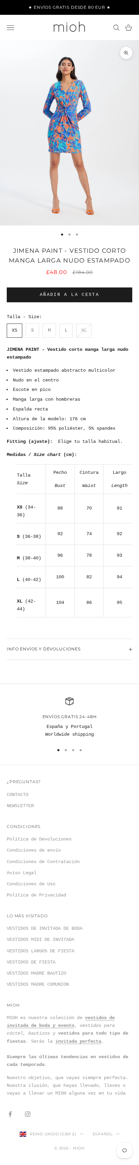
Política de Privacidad (36, 895)
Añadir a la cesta (69, 294)
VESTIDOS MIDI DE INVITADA (40, 939)
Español (103, 1134)
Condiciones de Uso (31, 884)
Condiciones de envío (34, 850)
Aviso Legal (21, 873)
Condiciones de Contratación (43, 861)
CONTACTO (17, 794)
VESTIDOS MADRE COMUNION (38, 984)
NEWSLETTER (20, 805)
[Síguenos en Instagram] (27, 1114)
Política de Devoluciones (39, 839)
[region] (69, 718)
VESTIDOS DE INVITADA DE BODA (44, 928)
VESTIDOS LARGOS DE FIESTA (40, 951)
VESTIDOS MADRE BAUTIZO (36, 973)
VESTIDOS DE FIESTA (31, 962)
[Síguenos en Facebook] (10, 1114)
